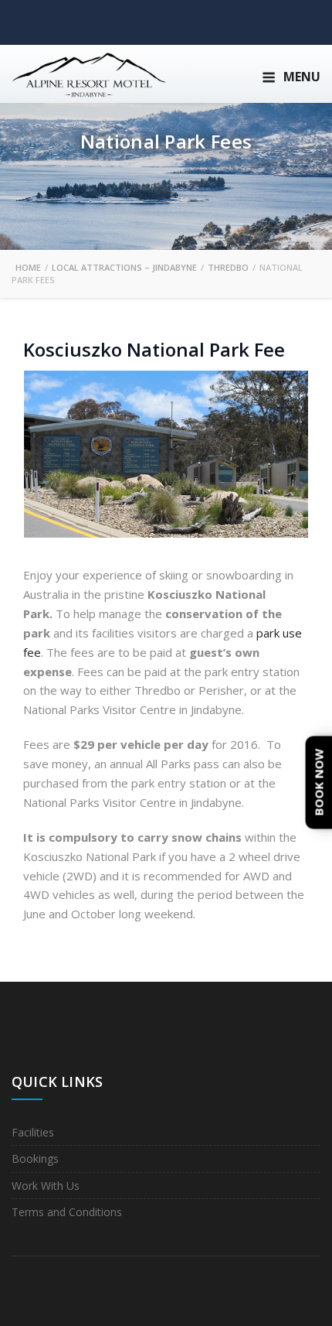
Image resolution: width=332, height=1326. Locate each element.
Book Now (319, 781)
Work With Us (46, 1185)
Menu (301, 76)
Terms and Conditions (67, 1212)
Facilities (33, 1132)
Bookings (35, 1158)
